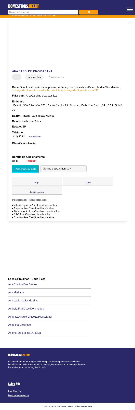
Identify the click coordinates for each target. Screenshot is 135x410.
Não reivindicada (56, 77)
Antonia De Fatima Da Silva (24, 332)
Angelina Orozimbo (19, 324)
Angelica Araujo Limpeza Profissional (30, 316)
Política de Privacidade (83, 406)
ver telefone (34, 136)
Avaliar (88, 183)
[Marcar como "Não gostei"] (19, 77)
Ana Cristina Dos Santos (22, 284)
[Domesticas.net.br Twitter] (10, 370)
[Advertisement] (65, 44)
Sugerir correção (36, 192)
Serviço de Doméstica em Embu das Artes (37, 90)
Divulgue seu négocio (18, 395)
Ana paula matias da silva (23, 300)
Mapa (37, 183)
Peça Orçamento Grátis (25, 169)
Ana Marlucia (16, 292)
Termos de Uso (67, 406)
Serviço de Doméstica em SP (81, 90)
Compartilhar (34, 77)
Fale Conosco (14, 391)
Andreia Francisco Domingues (26, 308)
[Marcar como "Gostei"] (15, 77)
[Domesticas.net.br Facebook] (9, 370)
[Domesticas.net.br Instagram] (12, 370)
